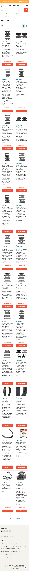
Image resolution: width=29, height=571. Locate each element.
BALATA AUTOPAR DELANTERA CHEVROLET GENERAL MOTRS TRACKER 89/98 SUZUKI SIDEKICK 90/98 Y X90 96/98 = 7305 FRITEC (21, 49)
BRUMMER (18, 504)
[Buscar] (26, 10)
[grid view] (23, 26)
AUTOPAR (4, 58)
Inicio (2, 16)
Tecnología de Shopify (14, 568)
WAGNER (4, 377)
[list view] (26, 26)
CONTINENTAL (5, 419)
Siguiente (18, 518)
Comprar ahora (7, 61)
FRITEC (3, 104)
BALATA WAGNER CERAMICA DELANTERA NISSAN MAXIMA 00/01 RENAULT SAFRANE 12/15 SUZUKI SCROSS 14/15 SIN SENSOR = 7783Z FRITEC (21, 368)
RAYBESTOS (4, 300)
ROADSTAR (18, 300)
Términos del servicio (9, 565)
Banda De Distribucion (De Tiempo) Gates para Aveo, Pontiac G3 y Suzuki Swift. (7, 487)
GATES (3, 461)
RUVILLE (18, 339)
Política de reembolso (20, 565)
